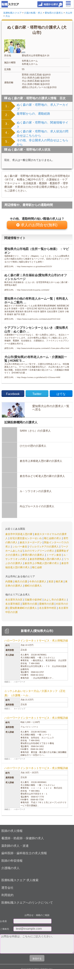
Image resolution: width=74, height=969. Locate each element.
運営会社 (7, 887)
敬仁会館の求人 (53, 538)
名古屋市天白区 (14, 599)
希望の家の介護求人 (33, 554)
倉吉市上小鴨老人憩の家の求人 (42, 563)
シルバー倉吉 (20, 546)
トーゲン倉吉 (54, 554)
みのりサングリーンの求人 (40, 550)
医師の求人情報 (12, 830)
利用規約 (7, 895)
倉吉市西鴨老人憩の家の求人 (46, 559)
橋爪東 (60, 581)
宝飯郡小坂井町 (34, 599)
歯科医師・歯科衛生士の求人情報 (24, 853)
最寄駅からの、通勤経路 (33, 113)
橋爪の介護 (21, 581)
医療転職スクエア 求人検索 (20, 880)
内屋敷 (9, 581)
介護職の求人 (10, 868)
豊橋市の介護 (47, 603)
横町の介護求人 (33, 585)
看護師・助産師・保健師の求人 (22, 838)
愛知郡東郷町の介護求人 (24, 608)
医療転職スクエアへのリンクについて (27, 902)
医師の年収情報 (12, 860)
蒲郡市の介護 (30, 603)
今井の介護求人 (38, 581)
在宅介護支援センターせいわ (26, 538)
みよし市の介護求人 (55, 599)
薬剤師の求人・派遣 (15, 845)
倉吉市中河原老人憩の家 (19, 534)
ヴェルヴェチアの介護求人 (44, 546)
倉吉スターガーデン (31, 542)
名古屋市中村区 (48, 608)
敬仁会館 (37, 567)
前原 (51, 581)
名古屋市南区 (13, 603)
